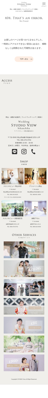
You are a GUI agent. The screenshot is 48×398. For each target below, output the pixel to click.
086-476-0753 (26, 140)
